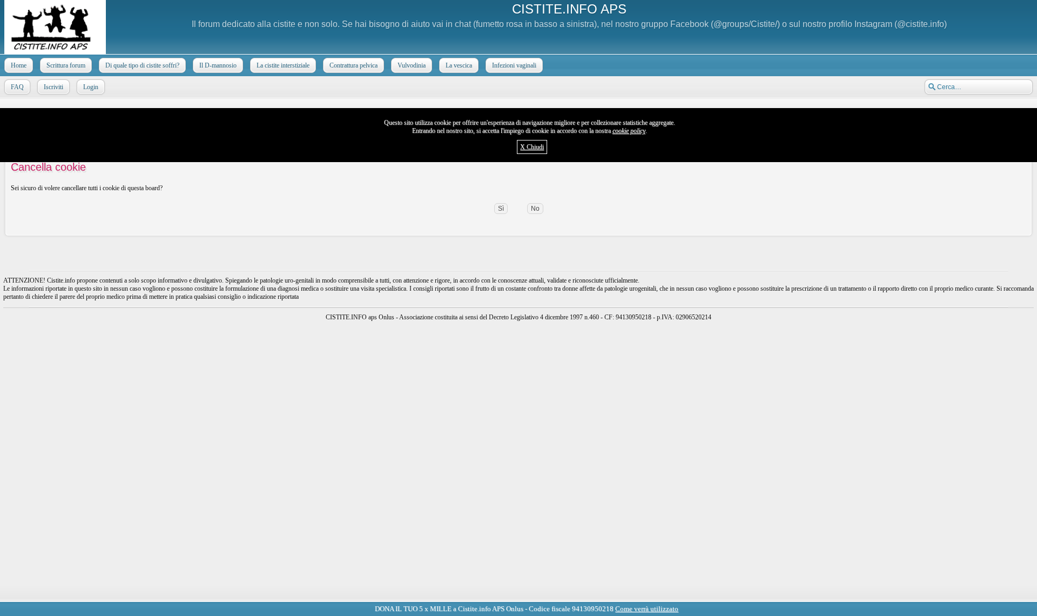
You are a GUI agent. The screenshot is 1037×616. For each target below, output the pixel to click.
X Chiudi (532, 147)
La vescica (459, 65)
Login (90, 87)
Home (18, 65)
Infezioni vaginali (514, 65)
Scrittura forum (65, 65)
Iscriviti (53, 87)
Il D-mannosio (218, 65)
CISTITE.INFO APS (569, 9)
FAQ (17, 87)
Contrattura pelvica (353, 65)
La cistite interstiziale (283, 65)
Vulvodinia (412, 65)
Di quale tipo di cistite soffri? (142, 65)
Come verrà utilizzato (646, 609)
